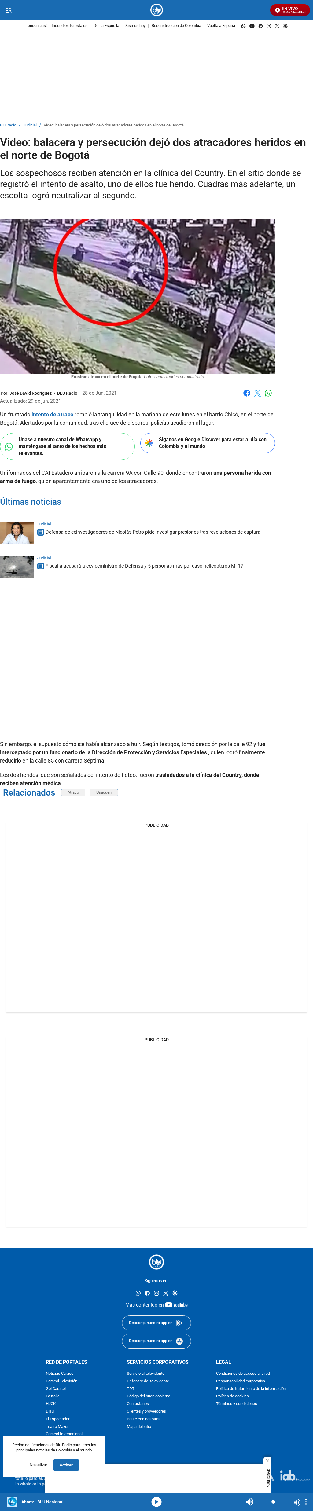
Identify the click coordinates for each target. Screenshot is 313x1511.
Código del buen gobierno (148, 1396)
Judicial (30, 125)
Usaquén (104, 792)
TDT (130, 1389)
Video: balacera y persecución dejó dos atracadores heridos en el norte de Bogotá (114, 125)
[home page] (156, 10)
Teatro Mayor (57, 1427)
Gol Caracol (56, 1389)
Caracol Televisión (61, 1381)
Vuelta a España (221, 26)
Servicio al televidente (145, 1374)
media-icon (156, 1502)
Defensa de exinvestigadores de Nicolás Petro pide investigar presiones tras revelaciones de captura (153, 532)
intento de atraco (52, 414)
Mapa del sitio (139, 1427)
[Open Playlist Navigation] (306, 1502)
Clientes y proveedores (146, 1412)
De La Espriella (106, 26)
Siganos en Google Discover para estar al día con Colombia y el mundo (213, 443)
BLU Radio (67, 393)
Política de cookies (232, 1396)
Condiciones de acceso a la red (243, 1374)
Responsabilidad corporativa (240, 1381)
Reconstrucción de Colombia (176, 26)
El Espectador (57, 1419)
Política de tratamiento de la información (251, 1389)
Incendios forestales (69, 26)
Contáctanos (138, 1404)
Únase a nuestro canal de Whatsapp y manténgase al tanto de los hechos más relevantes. (62, 446)
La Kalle (53, 1396)
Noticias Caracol (60, 1374)
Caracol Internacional (64, 1434)
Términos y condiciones (236, 1404)
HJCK (51, 1404)
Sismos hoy (135, 26)
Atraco (73, 792)
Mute (249, 1502)
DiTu (50, 1412)
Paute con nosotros (143, 1419)
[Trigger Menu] (8, 10)
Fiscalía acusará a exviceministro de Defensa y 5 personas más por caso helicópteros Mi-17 (144, 566)
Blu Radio (8, 125)
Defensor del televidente (148, 1381)
